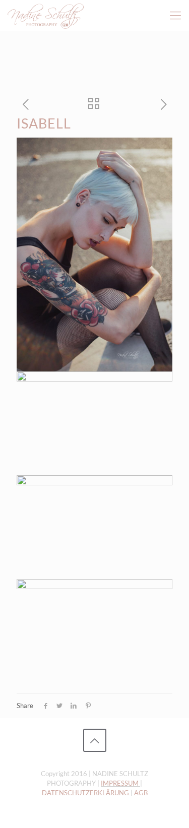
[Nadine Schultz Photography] (46, 15)
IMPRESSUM (120, 783)
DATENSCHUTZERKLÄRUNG (86, 793)
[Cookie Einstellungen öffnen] (18, 815)
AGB (141, 793)
